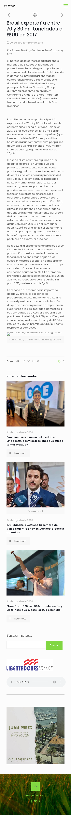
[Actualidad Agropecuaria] (9, 6)
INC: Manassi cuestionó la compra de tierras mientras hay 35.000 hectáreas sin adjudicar (35, 528)
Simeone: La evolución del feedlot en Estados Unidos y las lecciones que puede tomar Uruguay (35, 440)
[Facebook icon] (31, 801)
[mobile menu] (65, 6)
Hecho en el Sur (35, 795)
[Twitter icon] (35, 801)
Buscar (54, 645)
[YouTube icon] (39, 801)
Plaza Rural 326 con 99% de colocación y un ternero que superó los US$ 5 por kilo (34, 608)
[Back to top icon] (35, 786)
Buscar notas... (19, 635)
